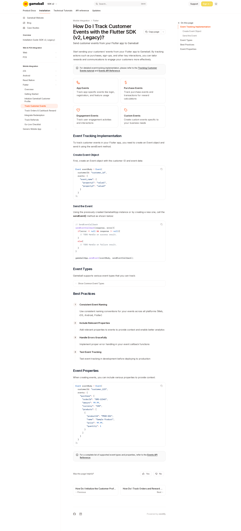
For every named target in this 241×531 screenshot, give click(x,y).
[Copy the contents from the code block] (161, 169)
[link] (95, 90)
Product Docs (29, 10)
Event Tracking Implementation (195, 27)
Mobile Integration (81, 20)
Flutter (96, 20)
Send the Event (190, 35)
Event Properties (188, 49)
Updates (96, 10)
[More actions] (163, 31)
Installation (44, 10)
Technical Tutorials (63, 10)
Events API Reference (109, 70)
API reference (82, 10)
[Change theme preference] (216, 4)
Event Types (186, 40)
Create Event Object (192, 31)
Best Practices (187, 44)
